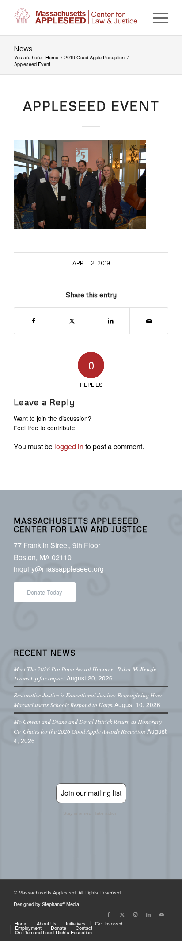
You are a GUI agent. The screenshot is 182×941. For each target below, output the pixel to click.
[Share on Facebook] (33, 320)
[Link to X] (122, 914)
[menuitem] (156, 17)
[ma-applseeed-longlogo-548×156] (75, 17)
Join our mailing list (91, 793)
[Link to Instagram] (135, 914)
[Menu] (156, 17)
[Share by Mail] (149, 320)
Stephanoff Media (60, 903)
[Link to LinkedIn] (148, 914)
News (23, 48)
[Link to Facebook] (108, 914)
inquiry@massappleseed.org (59, 569)
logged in (68, 446)
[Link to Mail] (161, 914)
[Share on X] (72, 320)
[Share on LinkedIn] (110, 320)
